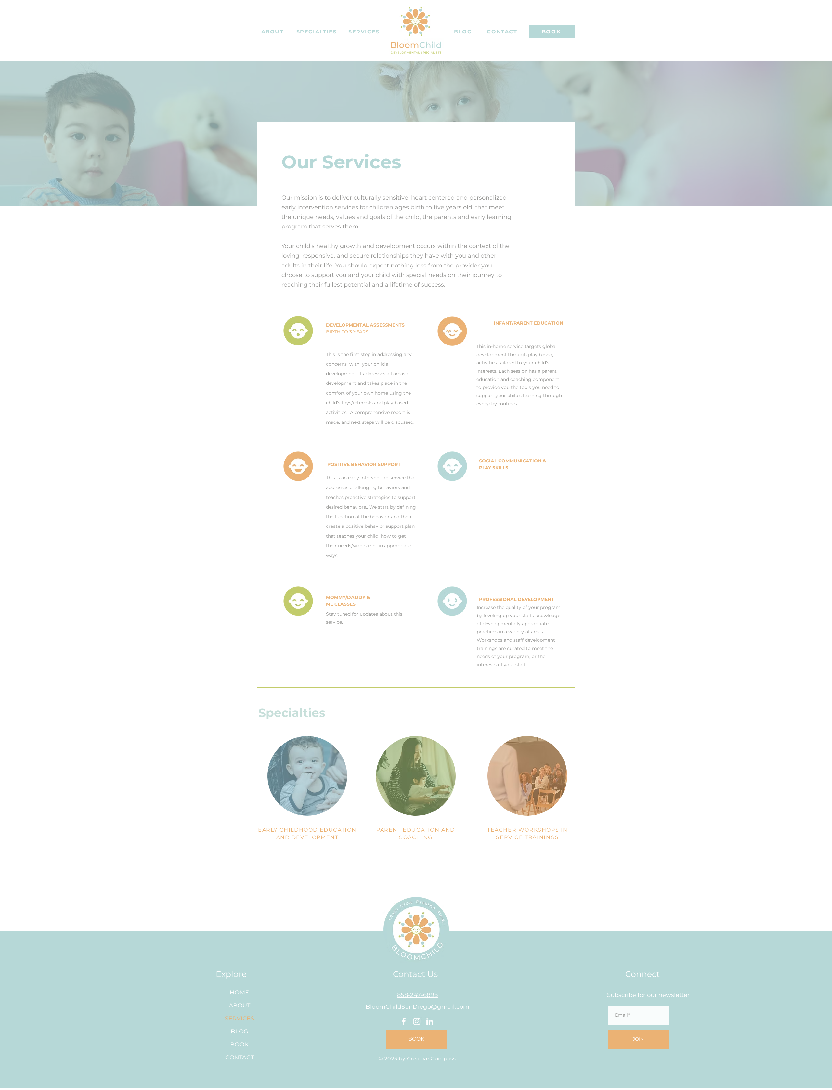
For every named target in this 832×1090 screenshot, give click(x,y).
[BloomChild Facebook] (404, 1021)
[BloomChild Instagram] (417, 1021)
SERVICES (239, 1018)
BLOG (239, 1031)
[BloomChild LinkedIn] (430, 1021)
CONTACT (239, 1057)
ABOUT (239, 1005)
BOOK (239, 1044)
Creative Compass (431, 1059)
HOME (239, 992)
